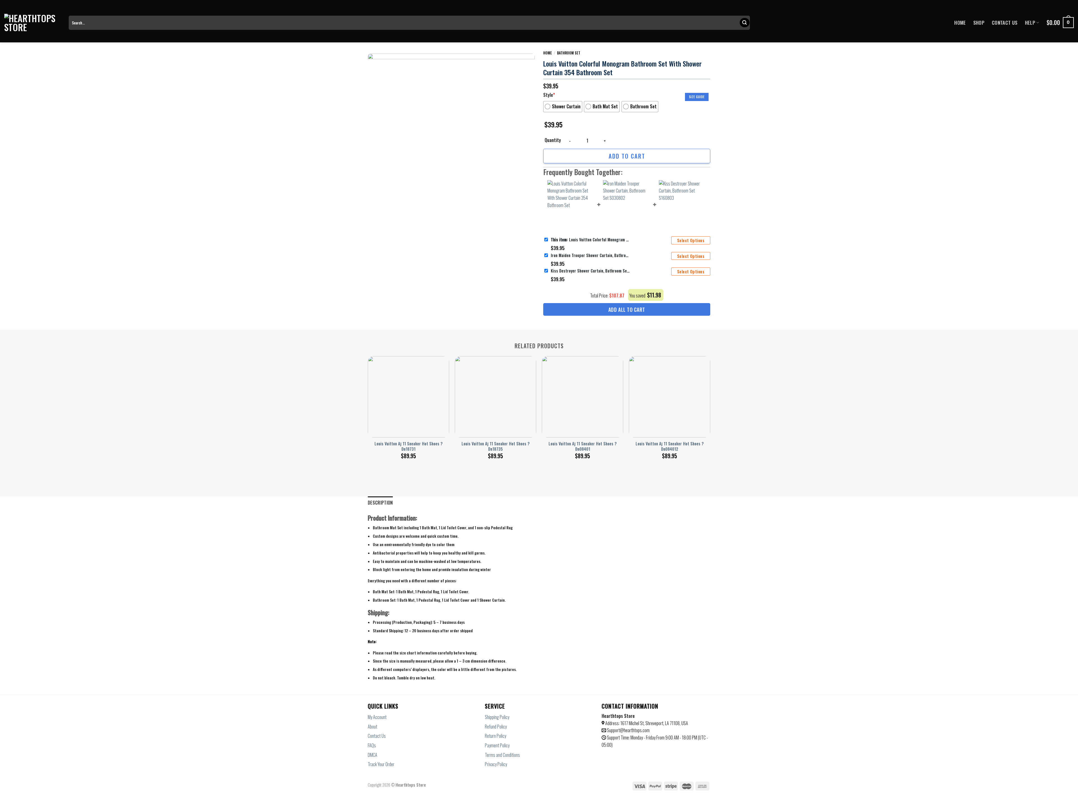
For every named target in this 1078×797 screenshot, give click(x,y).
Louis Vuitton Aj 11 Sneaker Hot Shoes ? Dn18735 (495, 446)
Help (1030, 22)
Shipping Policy (497, 717)
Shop (979, 22)
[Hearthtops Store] (32, 23)
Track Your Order (381, 764)
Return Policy (495, 735)
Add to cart (627, 156)
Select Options (690, 240)
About (372, 726)
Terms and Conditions (502, 755)
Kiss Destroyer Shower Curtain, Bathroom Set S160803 (590, 271)
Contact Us (1005, 22)
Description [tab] (380, 502)
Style (549, 94)
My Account (377, 717)
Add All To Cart (626, 309)
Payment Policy (497, 745)
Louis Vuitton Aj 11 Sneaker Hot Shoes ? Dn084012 (670, 446)
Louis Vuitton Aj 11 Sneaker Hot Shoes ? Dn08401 (582, 446)
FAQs (372, 745)
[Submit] (744, 23)
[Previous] (368, 401)
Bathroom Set (568, 53)
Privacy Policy (496, 764)
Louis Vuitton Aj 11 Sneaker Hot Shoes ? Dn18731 (408, 446)
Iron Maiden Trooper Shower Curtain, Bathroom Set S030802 (590, 255)
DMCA (372, 755)
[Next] (710, 401)
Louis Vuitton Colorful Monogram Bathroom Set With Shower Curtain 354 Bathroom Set (590, 239)
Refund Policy (496, 726)
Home (960, 22)
